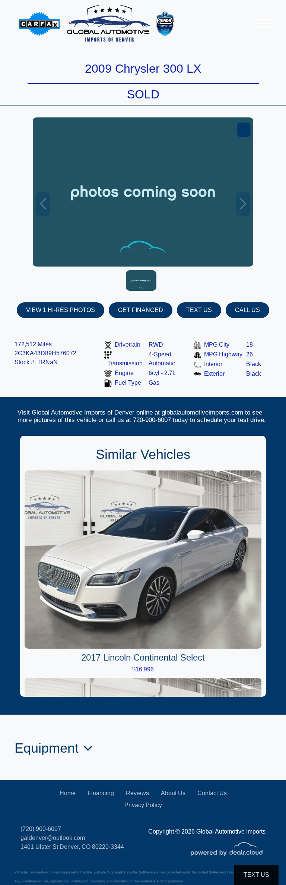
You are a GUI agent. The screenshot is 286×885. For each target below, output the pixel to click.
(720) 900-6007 (40, 829)
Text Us (256, 875)
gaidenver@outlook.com (52, 838)
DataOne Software (138, 872)
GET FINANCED (140, 310)
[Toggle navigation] (264, 23)
